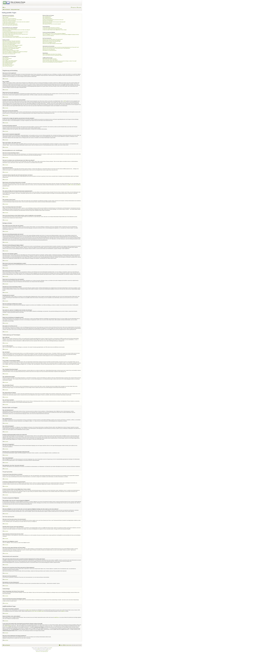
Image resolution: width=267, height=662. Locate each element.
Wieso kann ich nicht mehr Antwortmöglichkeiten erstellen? (12, 45)
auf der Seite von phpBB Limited (38, 611)
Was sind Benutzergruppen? (47, 18)
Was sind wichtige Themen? (7, 63)
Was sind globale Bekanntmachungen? (9, 61)
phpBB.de (79, 184)
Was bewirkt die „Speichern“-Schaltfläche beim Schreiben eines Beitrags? (15, 51)
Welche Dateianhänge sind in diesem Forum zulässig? (52, 54)
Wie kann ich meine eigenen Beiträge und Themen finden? (52, 43)
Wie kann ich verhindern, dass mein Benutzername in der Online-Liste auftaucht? (16, 29)
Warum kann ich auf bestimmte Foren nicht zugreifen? (12, 47)
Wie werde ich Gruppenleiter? (48, 20)
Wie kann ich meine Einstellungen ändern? (10, 28)
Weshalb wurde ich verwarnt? (8, 49)
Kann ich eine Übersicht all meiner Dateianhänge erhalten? (52, 55)
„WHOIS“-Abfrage (8, 625)
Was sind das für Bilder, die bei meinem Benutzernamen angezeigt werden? (15, 34)
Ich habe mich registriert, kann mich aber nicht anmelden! (12, 19)
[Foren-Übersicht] (6, 2)
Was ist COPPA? (5, 17)
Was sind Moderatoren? (47, 17)
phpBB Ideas (56, 617)
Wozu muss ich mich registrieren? (8, 16)
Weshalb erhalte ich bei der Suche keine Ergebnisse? (52, 40)
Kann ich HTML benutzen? (7, 58)
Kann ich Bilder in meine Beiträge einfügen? (10, 60)
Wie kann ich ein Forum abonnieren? (49, 49)
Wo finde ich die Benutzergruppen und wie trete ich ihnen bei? (53, 19)
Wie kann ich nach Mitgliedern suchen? (49, 42)
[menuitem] (4, 7)
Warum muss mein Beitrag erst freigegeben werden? (11, 52)
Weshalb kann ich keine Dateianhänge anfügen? (11, 48)
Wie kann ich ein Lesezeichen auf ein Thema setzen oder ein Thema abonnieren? (56, 48)
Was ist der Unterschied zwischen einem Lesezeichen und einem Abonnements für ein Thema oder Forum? (61, 47)
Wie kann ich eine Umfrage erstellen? (9, 44)
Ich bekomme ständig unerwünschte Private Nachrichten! (52, 28)
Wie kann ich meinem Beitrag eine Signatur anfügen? (11, 43)
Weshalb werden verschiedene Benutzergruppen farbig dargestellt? (54, 21)
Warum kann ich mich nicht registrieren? (9, 18)
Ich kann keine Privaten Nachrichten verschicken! (51, 27)
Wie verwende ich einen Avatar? (8, 35)
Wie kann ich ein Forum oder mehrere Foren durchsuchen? (53, 39)
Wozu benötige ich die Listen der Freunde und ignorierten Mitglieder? (54, 33)
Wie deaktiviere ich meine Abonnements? (49, 50)
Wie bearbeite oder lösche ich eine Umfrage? (10, 46)
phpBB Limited (70, 184)
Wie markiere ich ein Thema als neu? (9, 53)
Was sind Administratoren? (47, 16)
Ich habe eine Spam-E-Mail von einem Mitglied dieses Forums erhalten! (55, 29)
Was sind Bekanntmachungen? (8, 62)
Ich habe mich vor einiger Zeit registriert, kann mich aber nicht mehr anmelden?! (16, 21)
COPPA (64, 101)
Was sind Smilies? (6, 59)
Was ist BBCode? (6, 57)
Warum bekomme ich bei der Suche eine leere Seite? (51, 41)
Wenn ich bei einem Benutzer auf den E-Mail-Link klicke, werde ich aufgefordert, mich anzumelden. (19, 37)
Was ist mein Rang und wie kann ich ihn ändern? (11, 36)
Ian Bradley (50, 647)
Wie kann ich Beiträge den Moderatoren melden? (11, 50)
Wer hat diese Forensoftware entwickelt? (49, 58)
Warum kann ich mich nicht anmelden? (9, 20)
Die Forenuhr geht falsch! (7, 30)
